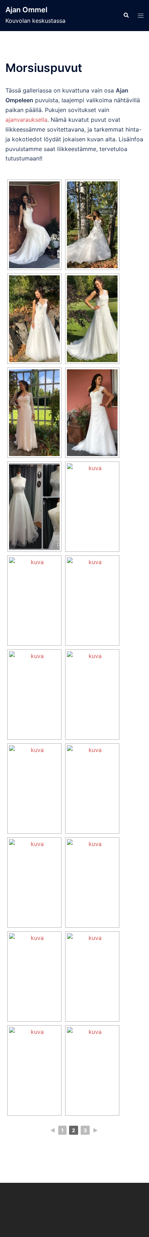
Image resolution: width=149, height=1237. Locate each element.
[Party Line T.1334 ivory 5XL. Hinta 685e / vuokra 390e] (34, 694)
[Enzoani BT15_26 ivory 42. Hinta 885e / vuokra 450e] (92, 318)
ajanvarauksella (26, 119)
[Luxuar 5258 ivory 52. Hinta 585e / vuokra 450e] (92, 788)
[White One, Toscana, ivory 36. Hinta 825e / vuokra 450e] (92, 224)
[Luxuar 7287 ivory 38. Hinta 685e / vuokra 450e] (34, 788)
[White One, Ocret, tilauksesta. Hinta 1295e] (92, 506)
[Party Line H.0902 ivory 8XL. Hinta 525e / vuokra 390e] (92, 882)
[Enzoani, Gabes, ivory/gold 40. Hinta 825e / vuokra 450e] (34, 1070)
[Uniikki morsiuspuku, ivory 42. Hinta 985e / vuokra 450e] (34, 506)
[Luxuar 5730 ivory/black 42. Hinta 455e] (34, 976)
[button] (126, 15)
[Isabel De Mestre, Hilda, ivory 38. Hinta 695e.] (92, 1070)
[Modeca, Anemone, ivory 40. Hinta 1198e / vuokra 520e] (92, 412)
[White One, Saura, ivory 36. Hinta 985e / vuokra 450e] (34, 224)
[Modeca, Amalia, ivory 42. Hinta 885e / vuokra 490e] (34, 318)
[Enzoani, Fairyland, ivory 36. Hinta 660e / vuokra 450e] (92, 600)
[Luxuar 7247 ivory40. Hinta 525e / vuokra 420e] (92, 976)
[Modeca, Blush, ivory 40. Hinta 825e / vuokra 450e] (34, 412)
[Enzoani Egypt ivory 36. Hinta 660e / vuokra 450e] (34, 882)
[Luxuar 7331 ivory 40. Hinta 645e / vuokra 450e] (92, 694)
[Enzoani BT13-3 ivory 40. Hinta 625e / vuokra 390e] (34, 600)
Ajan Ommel (26, 9)
